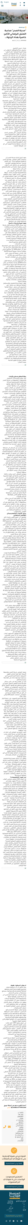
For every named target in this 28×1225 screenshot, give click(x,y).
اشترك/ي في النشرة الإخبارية (14, 1163)
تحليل (11, 1206)
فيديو (24, 1210)
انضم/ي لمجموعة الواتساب (14, 1187)
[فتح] (2, 6)
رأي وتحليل (10, 1203)
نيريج (9, 1107)
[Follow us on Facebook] (20, 5)
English (6, 2)
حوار (24, 1208)
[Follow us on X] (20, 2)
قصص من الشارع (21, 1201)
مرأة (24, 1204)
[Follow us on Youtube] (24, 2)
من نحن (11, 1208)
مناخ (24, 1206)
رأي (11, 1204)
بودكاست (10, 1201)
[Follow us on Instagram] (24, 5)
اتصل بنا (10, 1211)
